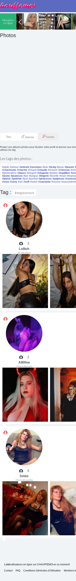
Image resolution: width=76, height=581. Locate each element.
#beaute (69, 167)
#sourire (56, 181)
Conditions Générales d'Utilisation (42, 570)
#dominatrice (9, 173)
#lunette (54, 175)
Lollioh (24, 249)
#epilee (53, 173)
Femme (49, 137)
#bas (45, 167)
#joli (26, 175)
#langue (33, 175)
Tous (8, 136)
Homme (29, 137)
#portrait (33, 178)
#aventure (36, 167)
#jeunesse (17, 175)
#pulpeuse (58, 178)
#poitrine (17, 178)
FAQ (18, 570)
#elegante (43, 173)
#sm (20, 181)
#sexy (13, 181)
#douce (21, 173)
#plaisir (6, 178)
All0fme (24, 362)
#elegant (31, 173)
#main (62, 175)
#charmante (9, 170)
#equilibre (64, 173)
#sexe (5, 181)
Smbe (24, 476)
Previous (20, 21)
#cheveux (64, 170)
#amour (14, 167)
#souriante (44, 181)
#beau (60, 167)
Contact (8, 570)
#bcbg (52, 167)
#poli (25, 178)
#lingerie (44, 175)
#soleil (33, 181)
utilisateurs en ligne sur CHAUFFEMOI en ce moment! (37, 564)
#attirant (24, 167)
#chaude (42, 170)
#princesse (45, 178)
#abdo (5, 167)
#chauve (53, 170)
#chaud (32, 170)
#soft (26, 181)
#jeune (6, 175)
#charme (22, 170)
